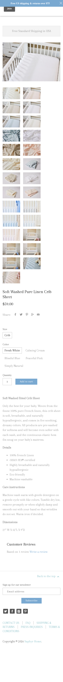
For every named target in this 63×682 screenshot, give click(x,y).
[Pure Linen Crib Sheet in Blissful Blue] (11, 121)
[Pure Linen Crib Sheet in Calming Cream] (11, 93)
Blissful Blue (12, 358)
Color (6, 344)
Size (5, 329)
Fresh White (12, 350)
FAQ (28, 623)
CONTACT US (11, 623)
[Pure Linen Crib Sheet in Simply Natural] (11, 107)
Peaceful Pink (34, 358)
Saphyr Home (32, 641)
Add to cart (26, 381)
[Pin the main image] (27, 314)
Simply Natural (14, 366)
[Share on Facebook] (15, 314)
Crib (7, 335)
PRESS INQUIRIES (32, 627)
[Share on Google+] (32, 314)
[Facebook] (12, 611)
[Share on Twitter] (21, 314)
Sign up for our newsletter (17, 584)
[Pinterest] (25, 611)
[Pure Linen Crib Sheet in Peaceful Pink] (32, 93)
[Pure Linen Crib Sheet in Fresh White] (31, 61)
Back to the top (46, 576)
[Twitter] (5, 611)
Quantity (7, 375)
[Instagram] (18, 611)
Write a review (39, 551)
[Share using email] (38, 314)
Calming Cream (35, 350)
